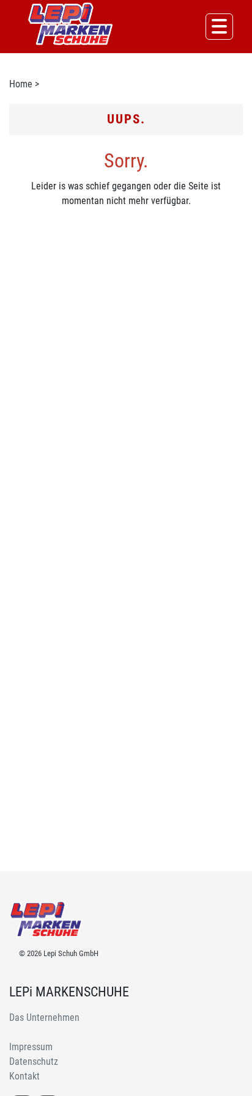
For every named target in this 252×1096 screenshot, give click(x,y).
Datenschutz (33, 1061)
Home (20, 84)
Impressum (31, 1047)
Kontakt (24, 1076)
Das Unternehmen (44, 1017)
